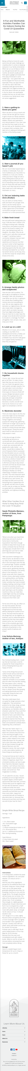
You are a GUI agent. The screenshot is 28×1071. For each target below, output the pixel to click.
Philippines (4, 7)
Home (2, 9)
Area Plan (15, 9)
